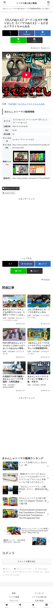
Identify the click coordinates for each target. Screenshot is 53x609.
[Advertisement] (26, 227)
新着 (14, 593)
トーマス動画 (13, 597)
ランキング (39, 593)
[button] (35, 40)
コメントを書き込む (26, 561)
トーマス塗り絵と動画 (26, 3)
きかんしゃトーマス (12, 188)
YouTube (12, 104)
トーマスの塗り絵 (39, 597)
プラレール (13, 601)
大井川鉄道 (39, 601)
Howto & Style (10, 193)
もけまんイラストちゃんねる (31, 104)
